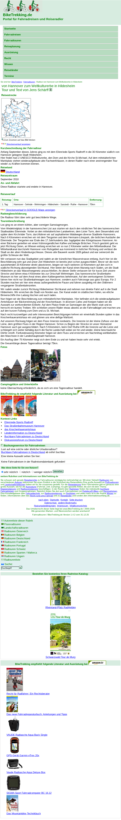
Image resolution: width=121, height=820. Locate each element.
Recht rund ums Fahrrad (41, 496)
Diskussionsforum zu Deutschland (23, 440)
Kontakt (64, 500)
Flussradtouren (12, 524)
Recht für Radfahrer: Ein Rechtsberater (28, 693)
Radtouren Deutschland (17, 538)
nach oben (43, 500)
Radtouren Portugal (15, 545)
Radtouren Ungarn (14, 556)
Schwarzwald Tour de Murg (60, 657)
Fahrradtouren (12, 40)
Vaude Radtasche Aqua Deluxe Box (25, 772)
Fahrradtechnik (33, 493)
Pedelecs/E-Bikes (90, 491)
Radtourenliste (12, 559)
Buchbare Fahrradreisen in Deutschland (23, 452)
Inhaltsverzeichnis (78, 505)
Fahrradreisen (12, 34)
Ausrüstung (11, 52)
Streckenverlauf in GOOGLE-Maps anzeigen (30, 210)
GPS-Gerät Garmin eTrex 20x (22, 755)
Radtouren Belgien (14, 534)
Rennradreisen (110, 491)
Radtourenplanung (29, 489)
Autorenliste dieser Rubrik (18, 520)
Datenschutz (50, 502)
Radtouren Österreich (16, 531)
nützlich (26, 472)
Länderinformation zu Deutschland (23, 433)
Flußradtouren (112, 482)
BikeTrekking (17, 82)
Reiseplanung (12, 46)
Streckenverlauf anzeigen (18, 144)
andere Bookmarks (67, 502)
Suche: (8, 564)
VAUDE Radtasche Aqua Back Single (26, 734)
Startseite (10, 28)
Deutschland (12, 172)
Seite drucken (76, 500)
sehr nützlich (11, 472)
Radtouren (104, 480)
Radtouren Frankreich (16, 542)
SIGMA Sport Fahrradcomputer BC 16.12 (28, 793)
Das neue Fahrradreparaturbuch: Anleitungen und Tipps (36, 714)
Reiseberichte (30, 480)
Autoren (18, 482)
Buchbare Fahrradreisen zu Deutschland (26, 436)
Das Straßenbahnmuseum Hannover (24, 425)
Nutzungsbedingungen (45, 505)
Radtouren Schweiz (15, 549)
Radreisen (74, 489)
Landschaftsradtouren (15, 484)
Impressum (63, 505)
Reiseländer (11, 70)
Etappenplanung (8, 489)
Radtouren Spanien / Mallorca (20, 552)
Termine (9, 76)
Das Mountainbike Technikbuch (23, 813)
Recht (7, 58)
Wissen (8, 64)
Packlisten (70, 493)
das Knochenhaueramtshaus (20, 429)
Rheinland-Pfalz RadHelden (60, 607)
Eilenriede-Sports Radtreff (18, 422)
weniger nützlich (43, 472)
